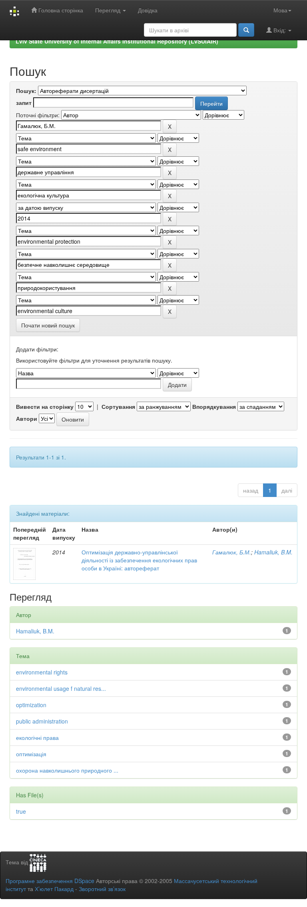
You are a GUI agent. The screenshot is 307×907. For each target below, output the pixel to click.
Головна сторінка (60, 10)
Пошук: (26, 91)
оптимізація (31, 754)
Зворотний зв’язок (102, 889)
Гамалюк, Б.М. (231, 552)
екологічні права (37, 737)
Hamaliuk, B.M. (273, 552)
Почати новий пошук (48, 325)
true (21, 811)
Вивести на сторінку (45, 406)
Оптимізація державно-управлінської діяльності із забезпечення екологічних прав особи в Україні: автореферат (139, 560)
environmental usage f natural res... (61, 688)
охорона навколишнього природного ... (67, 770)
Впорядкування (214, 406)
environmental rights (42, 672)
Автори (26, 418)
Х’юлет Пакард (54, 889)
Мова (280, 10)
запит (24, 102)
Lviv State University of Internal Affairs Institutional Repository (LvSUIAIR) (117, 41)
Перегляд (108, 10)
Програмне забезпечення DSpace (50, 881)
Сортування (118, 406)
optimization (31, 705)
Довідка (147, 10)
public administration (42, 721)
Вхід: (279, 30)
